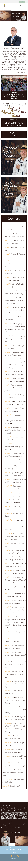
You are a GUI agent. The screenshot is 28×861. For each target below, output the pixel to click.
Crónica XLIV (8, 570)
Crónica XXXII (8, 486)
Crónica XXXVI (8, 513)
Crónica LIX (7, 697)
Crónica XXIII (8, 408)
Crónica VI (7, 270)
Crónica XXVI (8, 437)
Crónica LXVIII (7, 770)
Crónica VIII (8, 284)
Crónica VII (7, 277)
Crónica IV (7, 254)
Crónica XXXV (8, 506)
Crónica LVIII (8, 690)
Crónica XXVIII (8, 453)
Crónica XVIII (8, 371)
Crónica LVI (7, 671)
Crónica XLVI (8, 587)
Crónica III (7, 247)
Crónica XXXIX (8, 534)
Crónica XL (7, 543)
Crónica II (7, 240)
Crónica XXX (8, 472)
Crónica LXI (7, 716)
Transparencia (7, 851)
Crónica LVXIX (7, 779)
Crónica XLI (7, 550)
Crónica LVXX (5, 786)
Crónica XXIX (8, 463)
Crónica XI (7, 307)
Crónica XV (7, 345)
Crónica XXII (8, 401)
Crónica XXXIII (8, 493)
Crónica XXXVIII (9, 527)
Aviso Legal (13, 852)
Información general (10, 847)
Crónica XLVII (8, 593)
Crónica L (7, 617)
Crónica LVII (8, 681)
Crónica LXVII (8, 763)
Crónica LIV (7, 652)
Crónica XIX (7, 378)
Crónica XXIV (8, 415)
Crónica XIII (8, 323)
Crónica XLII (8, 557)
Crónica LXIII (8, 736)
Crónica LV (7, 662)
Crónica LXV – (8, 749)
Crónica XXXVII (8, 520)
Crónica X (7, 298)
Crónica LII (7, 639)
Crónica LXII (8, 723)
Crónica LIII (8, 645)
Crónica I (7, 234)
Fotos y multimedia (10, 849)
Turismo (19, 847)
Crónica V (7, 261)
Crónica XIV (7, 336)
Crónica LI (7, 632)
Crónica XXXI (8, 479)
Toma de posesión (8, 227)
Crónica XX (7, 385)
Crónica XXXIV (8, 500)
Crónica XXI (7, 395)
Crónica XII (7, 317)
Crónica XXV (8, 427)
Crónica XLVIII (8, 600)
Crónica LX (7, 707)
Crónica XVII (8, 362)
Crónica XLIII (8, 563)
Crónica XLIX (8, 607)
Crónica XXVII (8, 444)
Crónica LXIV (8, 742)
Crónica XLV (8, 577)
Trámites (19, 849)
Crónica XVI (7, 352)
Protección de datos (17, 851)
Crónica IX (7, 291)
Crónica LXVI (8, 756)
